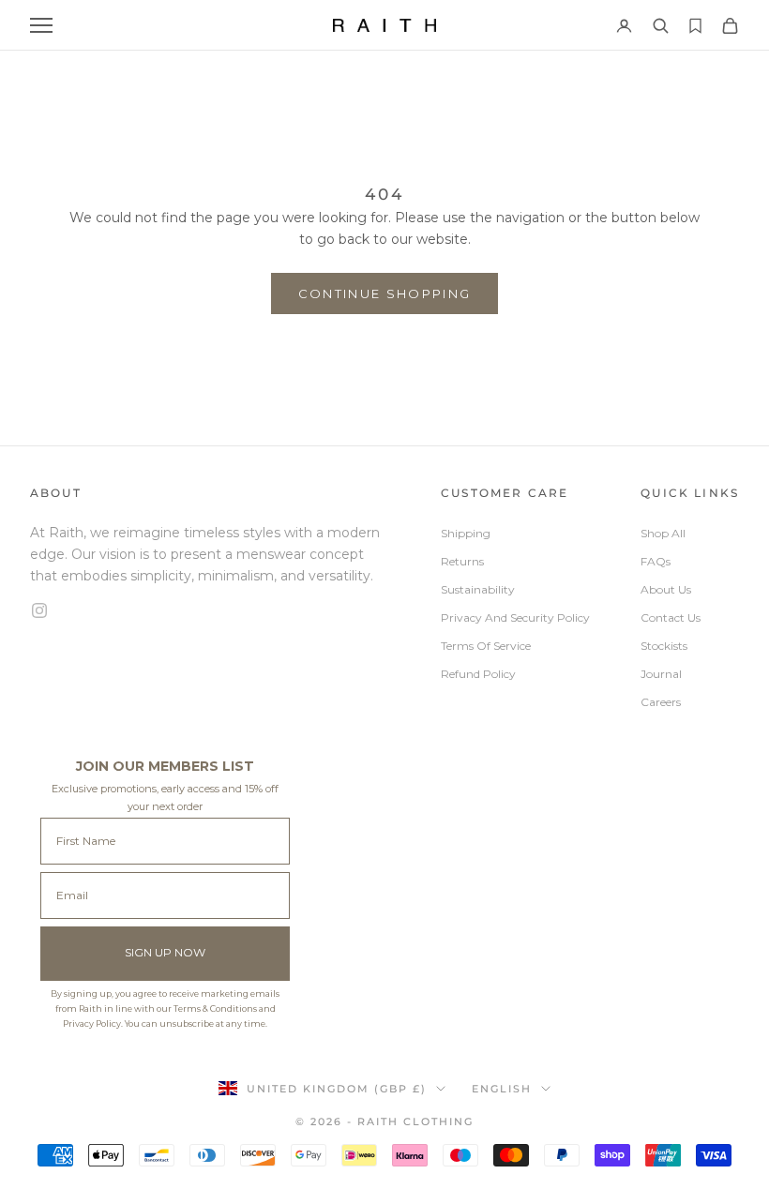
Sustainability (478, 589)
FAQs (656, 561)
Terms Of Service (486, 646)
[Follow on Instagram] (210, 610)
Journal (661, 674)
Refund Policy (478, 674)
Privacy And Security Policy (515, 617)
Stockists (664, 646)
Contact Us (671, 617)
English (502, 1088)
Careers (661, 702)
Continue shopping (385, 293)
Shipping (465, 533)
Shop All (663, 533)
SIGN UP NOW (165, 952)
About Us (666, 589)
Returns (462, 561)
